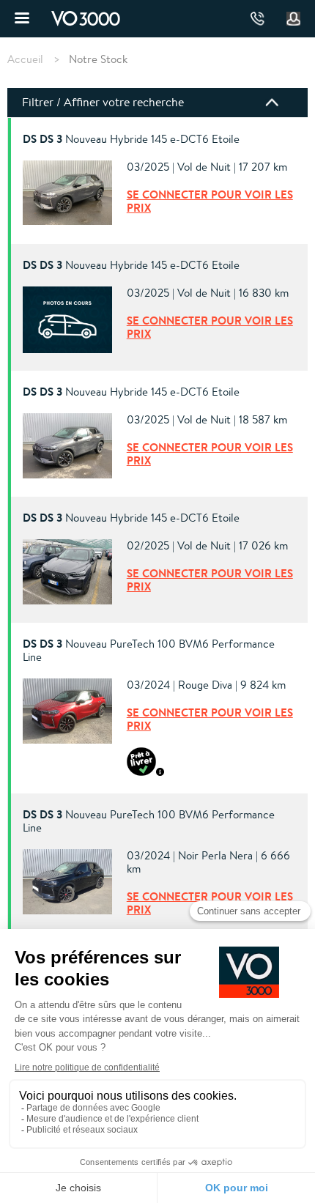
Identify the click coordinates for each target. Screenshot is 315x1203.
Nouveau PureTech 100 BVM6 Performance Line (149, 650)
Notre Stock (98, 59)
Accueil (25, 59)
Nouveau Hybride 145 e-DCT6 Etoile (131, 139)
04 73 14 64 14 (257, 19)
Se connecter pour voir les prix (210, 201)
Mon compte (293, 19)
